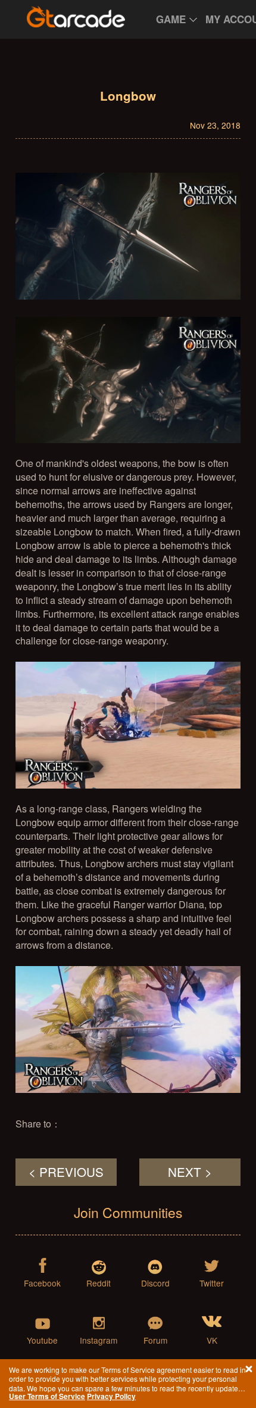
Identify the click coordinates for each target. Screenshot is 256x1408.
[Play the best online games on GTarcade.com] (76, 16)
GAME (171, 19)
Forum (155, 1339)
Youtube (42, 1339)
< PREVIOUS (66, 1171)
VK (212, 1339)
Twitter (211, 1282)
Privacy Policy (111, 1396)
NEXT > (190, 1171)
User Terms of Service (47, 1396)
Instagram (98, 1339)
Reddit (98, 1282)
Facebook (42, 1282)
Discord (155, 1282)
